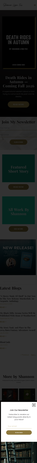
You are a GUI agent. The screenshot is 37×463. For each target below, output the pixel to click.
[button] (34, 405)
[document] (18, 231)
